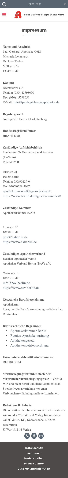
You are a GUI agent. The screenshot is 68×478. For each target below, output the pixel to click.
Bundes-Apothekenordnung (29, 335)
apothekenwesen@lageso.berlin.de (27, 191)
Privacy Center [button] (34, 463)
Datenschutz (34, 448)
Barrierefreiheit (34, 458)
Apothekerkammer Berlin (28, 330)
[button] (34, 4)
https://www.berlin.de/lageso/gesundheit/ (32, 195)
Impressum (34, 453)
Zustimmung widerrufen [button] (34, 469)
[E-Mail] (34, 436)
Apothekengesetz (22, 340)
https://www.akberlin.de (20, 241)
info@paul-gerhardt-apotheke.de (36, 102)
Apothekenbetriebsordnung (29, 345)
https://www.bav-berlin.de (21, 287)
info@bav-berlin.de (16, 282)
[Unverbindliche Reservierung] (41, 436)
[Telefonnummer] (27, 436)
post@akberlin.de (15, 236)
